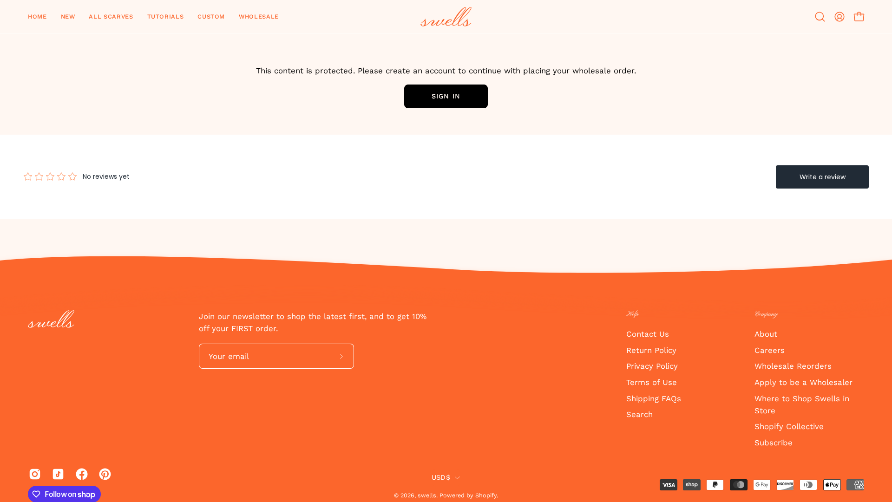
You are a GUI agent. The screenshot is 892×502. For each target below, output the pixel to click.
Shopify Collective (789, 426)
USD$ (441, 477)
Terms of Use (651, 381)
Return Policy (651, 349)
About (765, 334)
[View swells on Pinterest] (103, 474)
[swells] (446, 16)
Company (765, 314)
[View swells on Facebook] (80, 474)
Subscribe (773, 442)
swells (427, 495)
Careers (769, 349)
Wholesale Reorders (793, 366)
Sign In (446, 96)
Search (639, 414)
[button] (68, 16)
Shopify (486, 495)
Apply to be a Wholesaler (803, 381)
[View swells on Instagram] (33, 474)
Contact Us (647, 334)
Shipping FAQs (653, 398)
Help (632, 314)
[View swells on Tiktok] (56, 474)
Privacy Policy (652, 366)
